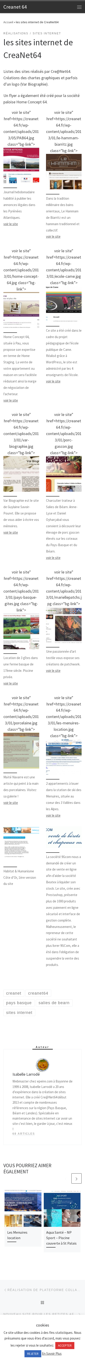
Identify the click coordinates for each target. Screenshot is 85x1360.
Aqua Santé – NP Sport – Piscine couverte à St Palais (61, 1238)
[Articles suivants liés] (76, 1178)
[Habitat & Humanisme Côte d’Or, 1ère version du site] (21, 844)
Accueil (8, 22)
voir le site (10, 224)
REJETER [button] (33, 1354)
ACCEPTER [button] (65, 1345)
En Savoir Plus (52, 1353)
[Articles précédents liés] (66, 1178)
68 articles (23, 1133)
